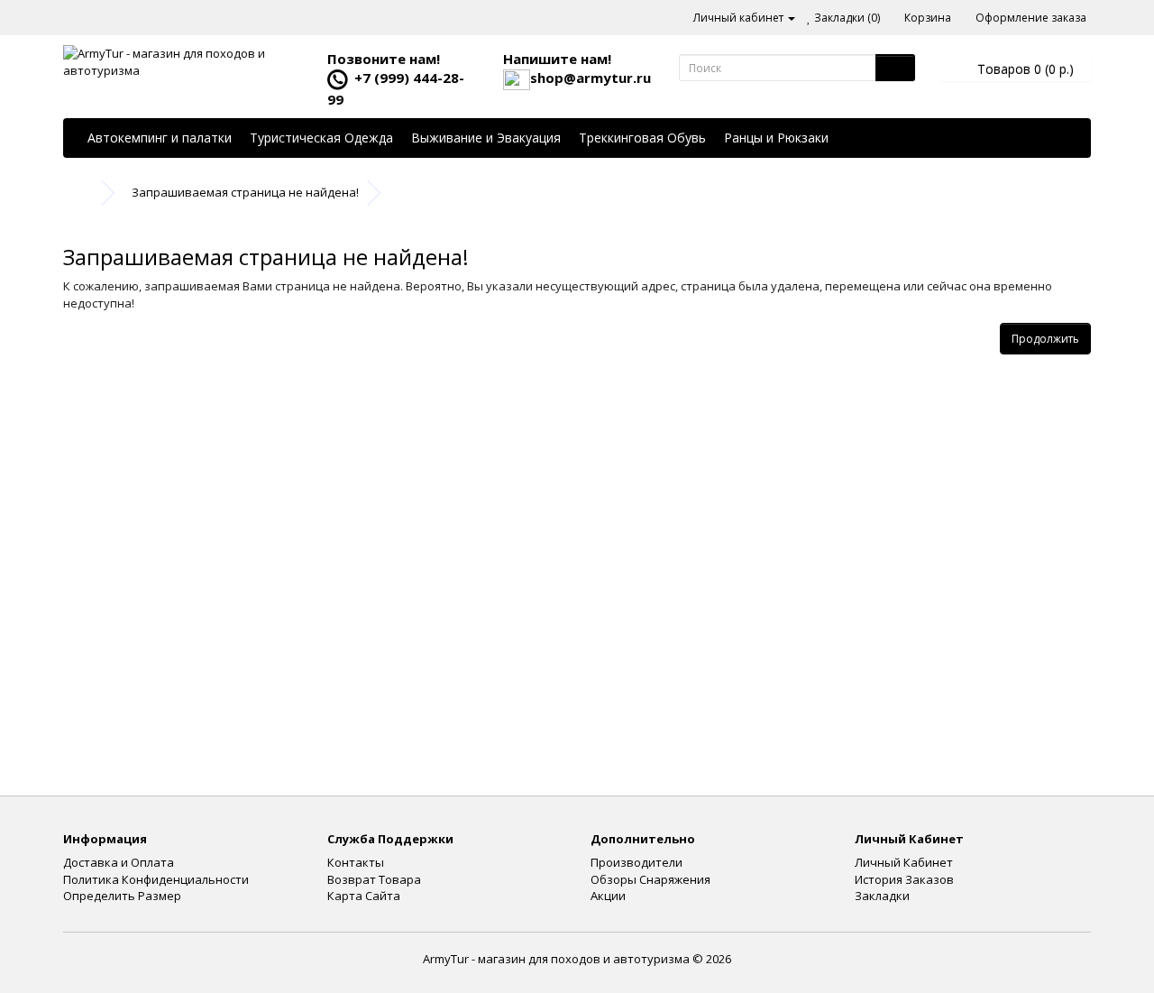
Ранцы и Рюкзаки (776, 137)
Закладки (882, 895)
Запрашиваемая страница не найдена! (245, 192)
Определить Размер (122, 895)
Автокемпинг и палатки (159, 137)
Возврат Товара (374, 879)
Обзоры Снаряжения (650, 879)
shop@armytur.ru (590, 78)
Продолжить (1045, 338)
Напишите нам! (557, 59)
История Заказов (904, 879)
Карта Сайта (363, 895)
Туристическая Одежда (321, 137)
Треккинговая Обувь (642, 137)
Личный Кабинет (904, 862)
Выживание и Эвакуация (486, 137)
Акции (608, 895)
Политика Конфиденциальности (156, 879)
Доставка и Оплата (118, 862)
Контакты (355, 862)
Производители (636, 862)
